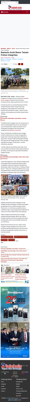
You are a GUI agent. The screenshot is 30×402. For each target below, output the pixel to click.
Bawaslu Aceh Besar (15, 130)
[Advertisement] (15, 30)
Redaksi (18, 384)
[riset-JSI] (15, 281)
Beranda (5, 12)
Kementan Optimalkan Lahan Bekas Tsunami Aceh (13, 248)
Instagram (3, 384)
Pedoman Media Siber (21, 391)
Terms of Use (19, 388)
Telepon (3, 391)
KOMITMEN (11, 240)
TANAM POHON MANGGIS (20, 237)
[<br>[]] (15, 184)
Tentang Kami (19, 381)
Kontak (17, 386)
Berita (9, 48)
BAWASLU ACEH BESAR (7, 237)
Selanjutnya (23, 265)
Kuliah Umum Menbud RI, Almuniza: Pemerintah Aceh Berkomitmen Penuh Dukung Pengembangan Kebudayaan (14, 260)
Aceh (13, 48)
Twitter (2, 386)
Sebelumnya (6, 265)
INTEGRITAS (4, 240)
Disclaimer (18, 393)
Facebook (3, 388)
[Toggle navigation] (27, 12)
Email (2, 381)
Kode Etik (18, 395)
